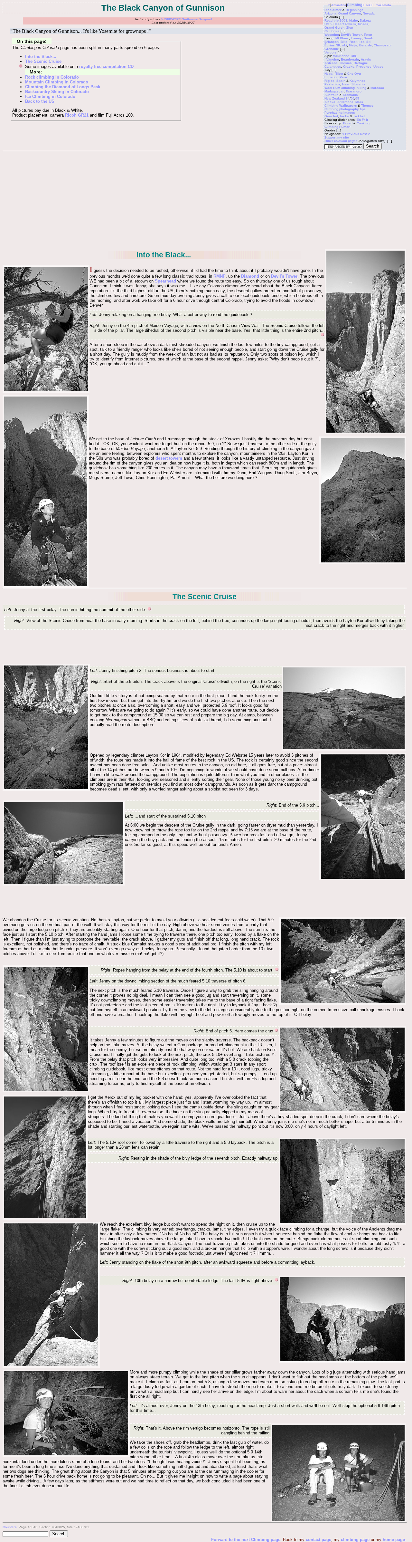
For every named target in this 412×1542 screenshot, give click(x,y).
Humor (376, 5)
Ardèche (331, 63)
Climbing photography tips (345, 109)
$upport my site (336, 137)
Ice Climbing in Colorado (50, 96)
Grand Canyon (349, 13)
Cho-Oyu (354, 73)
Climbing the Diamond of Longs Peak (62, 86)
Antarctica (338, 5)
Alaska (329, 102)
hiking (361, 88)
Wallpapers (348, 105)
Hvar (346, 84)
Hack (366, 5)
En (359, 119)
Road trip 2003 (335, 20)
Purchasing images (339, 112)
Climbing (354, 5)
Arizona (330, 13)
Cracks (348, 66)
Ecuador (331, 77)
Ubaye (378, 66)
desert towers (168, 458)
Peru (343, 77)
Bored (347, 123)
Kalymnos (357, 80)
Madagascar (334, 91)
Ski (368, 41)
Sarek (368, 38)
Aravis (366, 59)
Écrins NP (332, 45)
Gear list (331, 116)
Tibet (339, 73)
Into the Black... (40, 56)
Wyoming (331, 34)
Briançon (331, 41)
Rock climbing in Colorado (52, 77)
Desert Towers (344, 24)
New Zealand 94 (337, 98)
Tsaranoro (353, 91)
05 (357, 98)
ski (344, 45)
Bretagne (361, 63)
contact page (318, 1539)
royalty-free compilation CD (106, 66)
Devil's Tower (351, 34)
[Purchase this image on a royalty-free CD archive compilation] (323, 335)
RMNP (219, 276)
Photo (386, 5)
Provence (363, 66)
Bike (344, 41)
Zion (349, 27)
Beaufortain (350, 59)
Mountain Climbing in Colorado (56, 82)
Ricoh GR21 (77, 115)
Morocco (377, 88)
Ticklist (359, 116)
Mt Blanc (342, 38)
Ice (362, 41)
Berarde (365, 45)
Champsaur (383, 45)
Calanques (332, 66)
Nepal (328, 73)
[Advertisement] (204, 200)
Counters (10, 1527)
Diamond (250, 276)
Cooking (363, 123)
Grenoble (331, 49)
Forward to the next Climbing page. (247, 1539)
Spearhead (165, 281)
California (332, 31)
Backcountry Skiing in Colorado (57, 91)
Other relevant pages (341, 141)
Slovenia (358, 84)
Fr (363, 119)
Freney (356, 38)
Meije (353, 45)
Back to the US (39, 101)
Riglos (329, 80)
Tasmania (350, 95)
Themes (367, 105)
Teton (368, 34)
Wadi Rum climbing (339, 88)
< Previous (351, 134)
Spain (340, 80)
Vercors (330, 52)
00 (352, 98)
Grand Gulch (334, 27)
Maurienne (341, 56)
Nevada (369, 13)
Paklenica (332, 84)
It (367, 119)
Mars (359, 102)
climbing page (355, 1539)
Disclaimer (333, 10)
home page (394, 1539)
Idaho (353, 20)
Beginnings (354, 10)
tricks (344, 116)
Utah (328, 24)
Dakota (365, 20)
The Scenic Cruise (43, 61)
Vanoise (332, 59)
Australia (331, 95)
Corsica (346, 63)
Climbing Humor (337, 127)
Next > (365, 134)
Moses (363, 24)
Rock (354, 41)
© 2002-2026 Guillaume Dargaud (186, 19)
